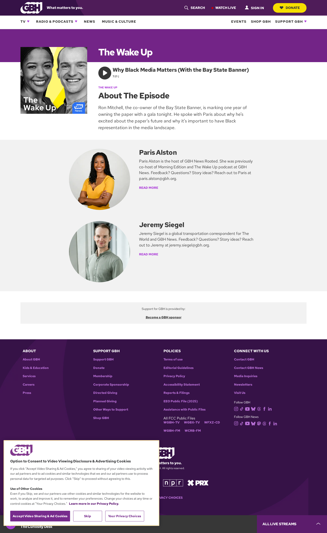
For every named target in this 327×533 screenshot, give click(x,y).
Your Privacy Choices (163, 498)
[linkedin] (270, 408)
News (89, 21)
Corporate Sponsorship (111, 385)
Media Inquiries (245, 376)
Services (29, 376)
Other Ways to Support (110, 409)
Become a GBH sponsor (164, 317)
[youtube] (247, 408)
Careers (28, 385)
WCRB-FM (193, 431)
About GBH (31, 359)
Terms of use (173, 359)
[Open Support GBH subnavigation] (305, 21)
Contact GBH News (248, 368)
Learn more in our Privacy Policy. (94, 504)
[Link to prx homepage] (198, 482)
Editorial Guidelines (179, 368)
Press (27, 393)
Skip (87, 516)
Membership (102, 376)
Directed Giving (105, 393)
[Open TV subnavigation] (28, 21)
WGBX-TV (192, 422)
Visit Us (239, 393)
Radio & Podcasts (54, 21)
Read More (148, 188)
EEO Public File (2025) (181, 401)
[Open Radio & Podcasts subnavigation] (76, 21)
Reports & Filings (177, 393)
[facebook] (264, 408)
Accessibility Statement (182, 385)
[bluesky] (253, 408)
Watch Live (225, 7)
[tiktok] (242, 408)
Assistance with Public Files (185, 409)
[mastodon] (259, 423)
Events (238, 21)
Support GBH (289, 21)
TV (23, 21)
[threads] (259, 408)
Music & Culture (119, 21)
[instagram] (236, 408)
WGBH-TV (172, 422)
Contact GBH (244, 359)
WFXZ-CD (212, 422)
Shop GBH (261, 21)
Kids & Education (36, 368)
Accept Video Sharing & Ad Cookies (40, 516)
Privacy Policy (174, 376)
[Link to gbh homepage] (31, 7)
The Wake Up (107, 87)
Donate (293, 7)
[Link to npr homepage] (173, 482)
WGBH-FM (172, 431)
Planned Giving (105, 401)
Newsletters (243, 385)
